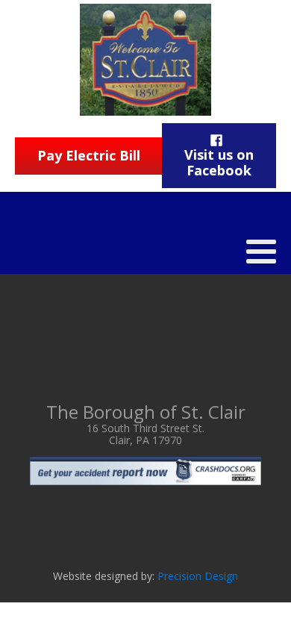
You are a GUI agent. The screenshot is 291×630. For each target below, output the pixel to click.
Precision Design (197, 576)
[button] (219, 155)
